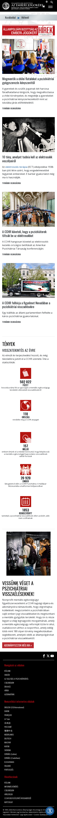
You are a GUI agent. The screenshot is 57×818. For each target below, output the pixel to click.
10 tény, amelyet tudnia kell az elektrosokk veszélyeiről (27, 158)
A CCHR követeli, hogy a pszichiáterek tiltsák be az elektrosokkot (24, 233)
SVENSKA (7, 750)
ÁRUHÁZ (7, 686)
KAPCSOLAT (8, 802)
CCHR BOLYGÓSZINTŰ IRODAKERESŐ (17, 798)
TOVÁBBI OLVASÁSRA (11, 108)
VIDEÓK (7, 675)
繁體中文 (8, 730)
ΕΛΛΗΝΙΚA (9, 762)
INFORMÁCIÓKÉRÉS (11, 786)
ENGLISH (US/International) (14, 707)
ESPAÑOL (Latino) (10, 754)
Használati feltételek (11, 814)
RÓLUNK (7, 671)
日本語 (7, 723)
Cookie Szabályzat (41, 814)
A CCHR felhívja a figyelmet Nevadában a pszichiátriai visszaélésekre (26, 304)
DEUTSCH (7, 738)
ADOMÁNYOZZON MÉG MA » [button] (18, 645)
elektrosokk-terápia (16, 167)
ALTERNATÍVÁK (9, 694)
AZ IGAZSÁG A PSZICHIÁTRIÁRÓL (16, 679)
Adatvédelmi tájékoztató (38, 812)
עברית (7, 719)
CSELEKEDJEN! (9, 683)
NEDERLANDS (9, 734)
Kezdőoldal (10, 17)
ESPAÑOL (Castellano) (12, 758)
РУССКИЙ (8, 727)
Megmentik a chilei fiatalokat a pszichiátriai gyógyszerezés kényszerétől (28, 80)
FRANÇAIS (8, 715)
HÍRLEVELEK (8, 794)
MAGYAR (7, 742)
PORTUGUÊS (8, 769)
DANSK (6, 711)
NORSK (6, 746)
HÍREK (6, 690)
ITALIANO (7, 766)
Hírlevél (25, 17)
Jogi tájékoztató (26, 814)
